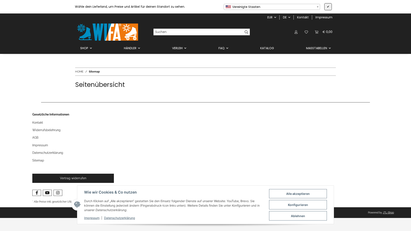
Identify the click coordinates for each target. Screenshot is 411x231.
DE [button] (285, 17)
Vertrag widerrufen (73, 178)
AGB (35, 137)
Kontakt (303, 17)
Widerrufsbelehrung (46, 130)
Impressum (92, 218)
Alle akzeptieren (298, 193)
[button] (296, 32)
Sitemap (38, 160)
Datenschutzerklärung (119, 218)
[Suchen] (246, 32)
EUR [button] (270, 17)
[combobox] (272, 7)
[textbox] (272, 7)
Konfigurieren (298, 205)
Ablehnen (298, 216)
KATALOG (267, 48)
